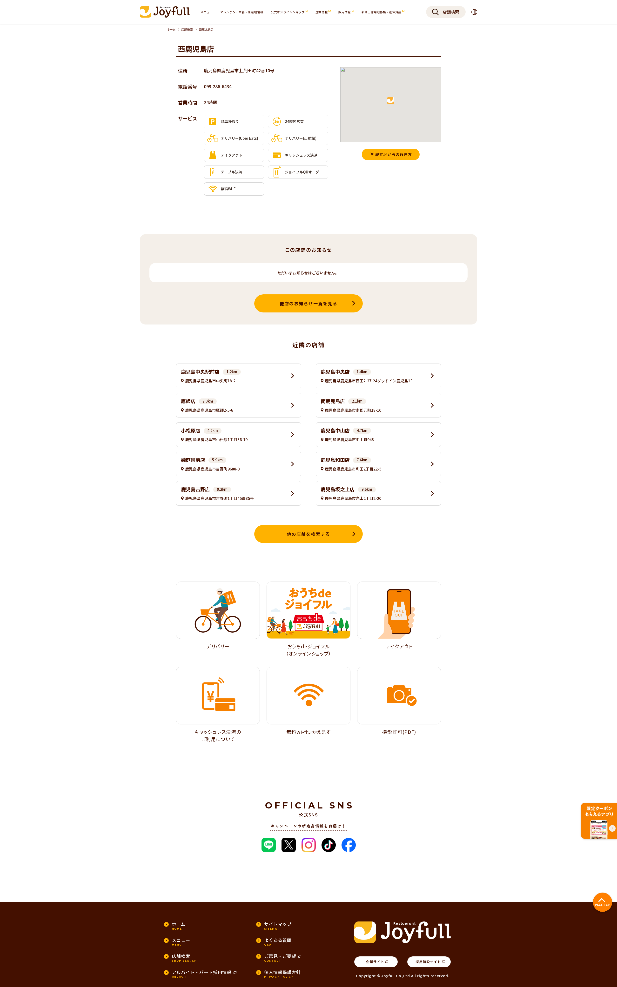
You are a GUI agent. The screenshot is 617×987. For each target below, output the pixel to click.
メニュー (206, 12)
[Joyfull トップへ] (165, 11)
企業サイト (375, 961)
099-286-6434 (217, 86)
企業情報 (322, 12)
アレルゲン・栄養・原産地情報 (241, 12)
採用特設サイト (428, 961)
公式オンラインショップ (288, 12)
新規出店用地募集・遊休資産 (382, 12)
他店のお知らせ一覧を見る (308, 303)
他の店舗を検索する (308, 534)
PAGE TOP (602, 904)
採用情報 (345, 12)
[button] (391, 101)
